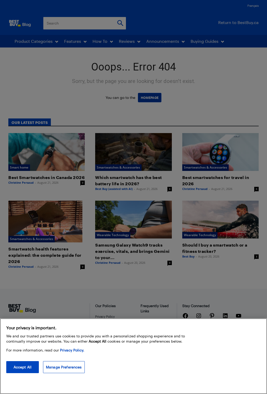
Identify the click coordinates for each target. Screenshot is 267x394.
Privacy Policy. (72, 350)
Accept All (23, 367)
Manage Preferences (64, 367)
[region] (133, 356)
